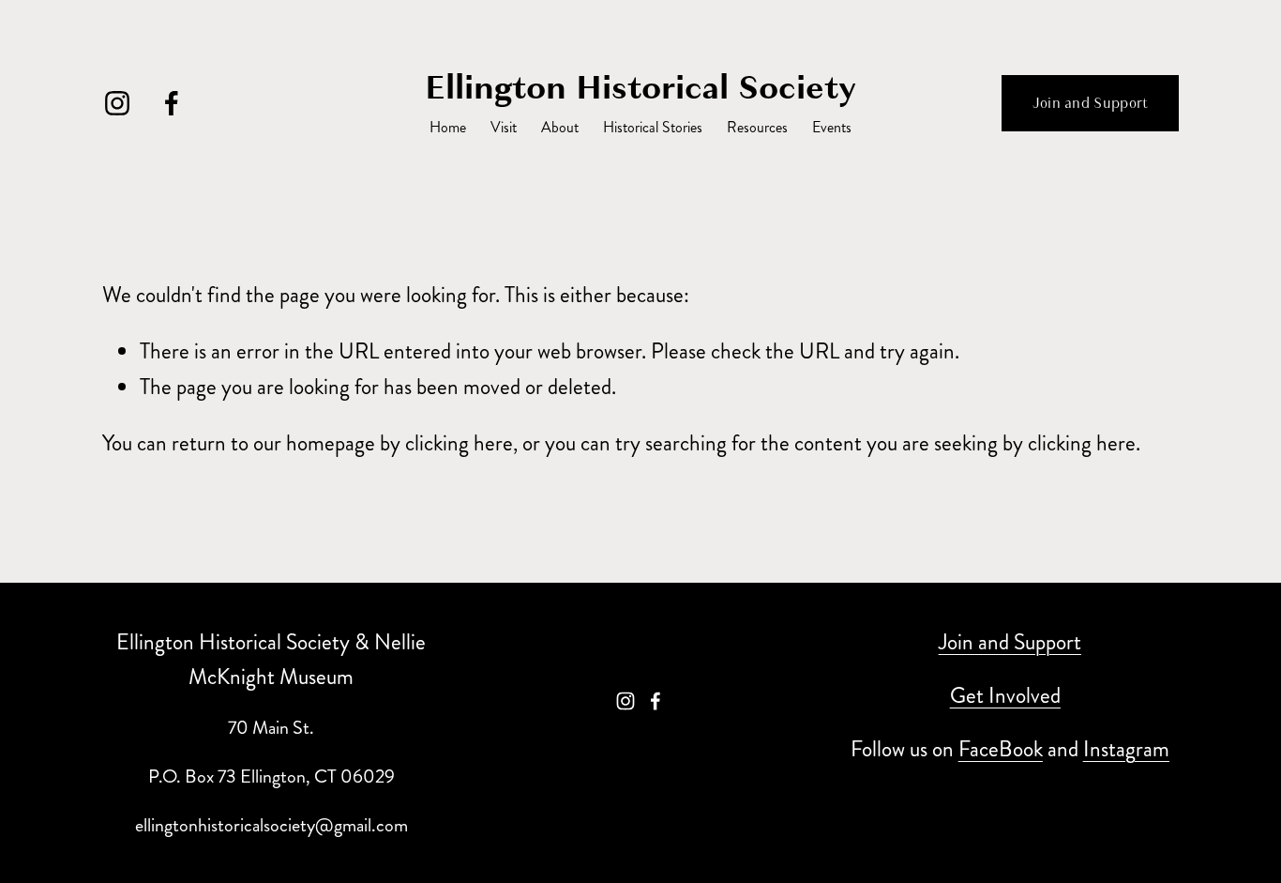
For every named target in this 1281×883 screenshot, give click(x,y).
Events (831, 127)
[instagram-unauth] (117, 103)
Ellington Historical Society (640, 87)
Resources (757, 127)
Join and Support (1090, 103)
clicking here (459, 443)
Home (448, 127)
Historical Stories (652, 127)
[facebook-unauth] (172, 103)
